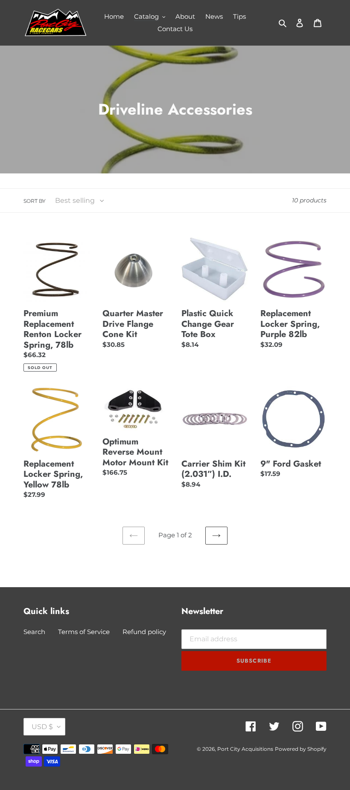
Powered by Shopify (301, 749)
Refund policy (144, 632)
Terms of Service (84, 632)
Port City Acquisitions (245, 749)
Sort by (34, 201)
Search (34, 632)
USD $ (42, 727)
